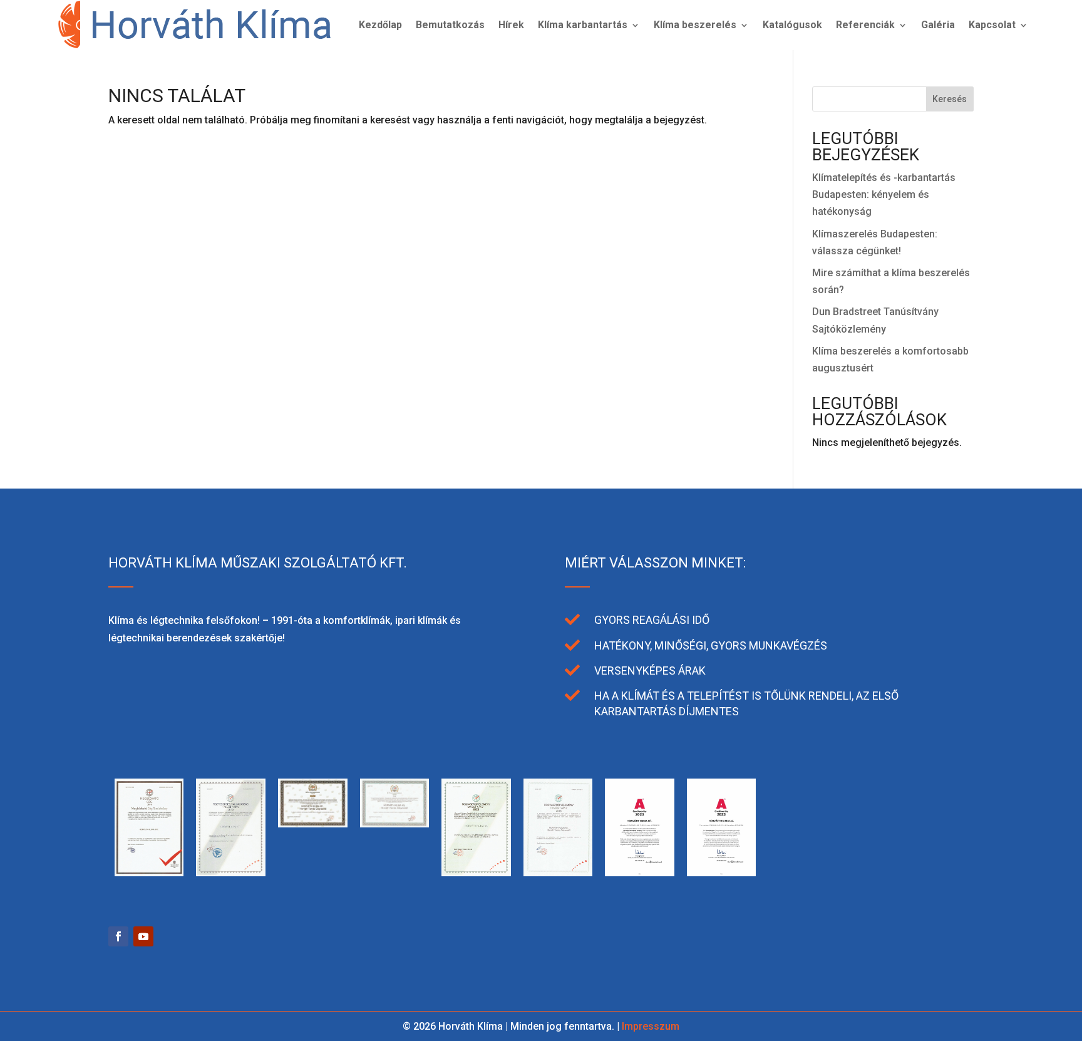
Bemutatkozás (450, 25)
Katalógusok (792, 25)
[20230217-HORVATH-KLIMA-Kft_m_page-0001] (639, 873)
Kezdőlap (380, 25)
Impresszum (650, 1026)
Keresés (949, 99)
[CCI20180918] (313, 824)
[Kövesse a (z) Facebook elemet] (118, 936)
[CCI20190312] (230, 873)
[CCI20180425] (395, 824)
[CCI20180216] (476, 873)
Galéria (938, 25)
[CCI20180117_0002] (558, 873)
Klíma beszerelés (695, 25)
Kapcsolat (992, 25)
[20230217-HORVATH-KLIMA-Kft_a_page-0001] (721, 873)
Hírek (511, 25)
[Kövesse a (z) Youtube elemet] (143, 936)
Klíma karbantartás (582, 25)
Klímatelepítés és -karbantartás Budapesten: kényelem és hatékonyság (884, 194)
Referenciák (865, 25)
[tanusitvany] (149, 873)
